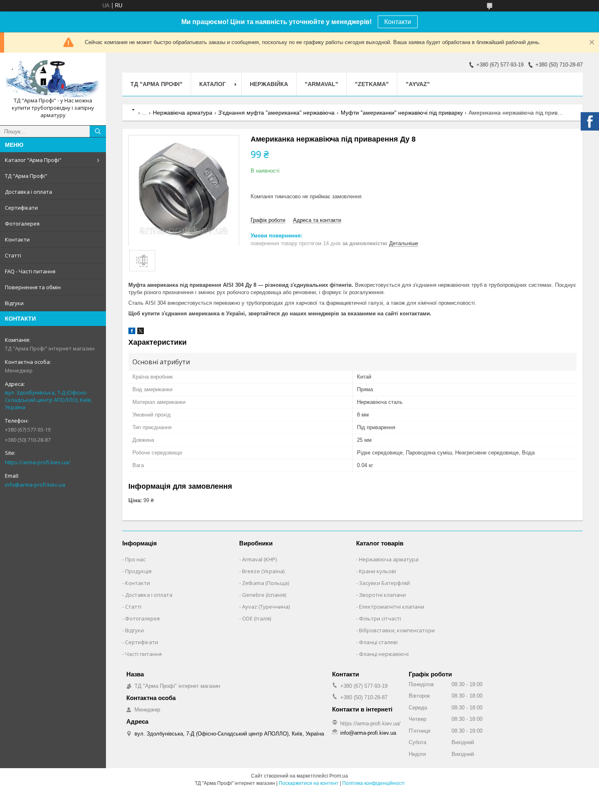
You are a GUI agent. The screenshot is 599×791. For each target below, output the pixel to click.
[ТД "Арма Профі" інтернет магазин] (53, 78)
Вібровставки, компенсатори (397, 630)
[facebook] (131, 332)
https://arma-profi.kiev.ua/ (37, 462)
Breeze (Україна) (263, 571)
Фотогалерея (22, 223)
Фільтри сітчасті (380, 618)
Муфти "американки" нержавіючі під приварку (402, 112)
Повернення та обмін (33, 287)
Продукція (138, 571)
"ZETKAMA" (372, 84)
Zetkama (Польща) (265, 583)
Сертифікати (21, 207)
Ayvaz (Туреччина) (266, 606)
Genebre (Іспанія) (264, 594)
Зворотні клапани (382, 594)
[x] (140, 332)
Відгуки (14, 303)
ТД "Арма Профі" (26, 175)
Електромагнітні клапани (391, 606)
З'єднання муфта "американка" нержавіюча (276, 112)
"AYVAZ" (418, 84)
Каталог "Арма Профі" (33, 160)
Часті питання (143, 654)
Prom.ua (338, 776)
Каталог (212, 84)
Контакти (397, 21)
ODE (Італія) (256, 618)
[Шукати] (98, 131)
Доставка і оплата (28, 191)
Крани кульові (377, 571)
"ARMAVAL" (321, 84)
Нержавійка (269, 84)
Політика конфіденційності (373, 783)
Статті (13, 255)
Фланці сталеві (378, 642)
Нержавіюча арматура (182, 112)
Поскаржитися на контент (309, 783)
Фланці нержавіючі (384, 654)
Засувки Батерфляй (384, 583)
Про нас (135, 559)
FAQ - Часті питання (30, 271)
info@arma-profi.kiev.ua (35, 484)
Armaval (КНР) (259, 559)
